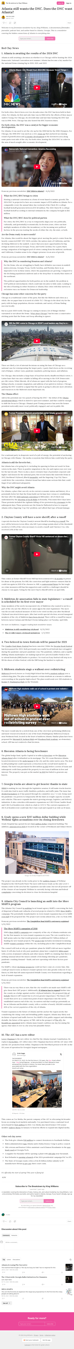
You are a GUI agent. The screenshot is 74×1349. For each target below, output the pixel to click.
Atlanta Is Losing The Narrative (14, 1265)
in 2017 (45, 766)
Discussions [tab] (16, 1259)
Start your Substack (32, 1340)
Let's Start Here (7, 1280)
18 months (58, 579)
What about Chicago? (39, 313)
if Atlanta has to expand (49, 990)
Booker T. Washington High (13, 682)
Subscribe (61, 3)
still (17, 629)
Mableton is (10, 629)
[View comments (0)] (10, 23)
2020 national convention (27, 497)
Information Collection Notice (36, 1207)
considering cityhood (29, 629)
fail (39, 609)
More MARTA (66, 911)
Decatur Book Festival (63, 646)
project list (39, 941)
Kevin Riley (13, 1042)
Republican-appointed (11, 1023)
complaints (6, 892)
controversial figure (50, 584)
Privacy (36, 1335)
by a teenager (60, 502)
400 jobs (51, 1154)
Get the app (46, 1340)
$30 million (28, 1140)
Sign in (68, 3)
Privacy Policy (51, 1207)
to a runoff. (60, 521)
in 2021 (42, 772)
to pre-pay (27, 1163)
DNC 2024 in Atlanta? (35, 191)
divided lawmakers (9, 794)
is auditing (27, 908)
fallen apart (63, 951)
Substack (27, 1345)
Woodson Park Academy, (48, 739)
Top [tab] (4, 1259)
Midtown (5, 673)
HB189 (4, 788)
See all (5, 1303)
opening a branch (25, 1157)
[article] (37, 1269)
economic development (34, 136)
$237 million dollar (39, 824)
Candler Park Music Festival (17, 646)
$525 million (19, 1125)
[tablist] (10, 1235)
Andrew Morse (15, 1128)
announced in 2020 (17, 827)
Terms (41, 1335)
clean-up (41, 134)
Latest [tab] (9, 1259)
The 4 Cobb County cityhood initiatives (22, 633)
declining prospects (25, 967)
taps (25, 1144)
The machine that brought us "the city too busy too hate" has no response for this (29, 1267)
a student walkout (56, 673)
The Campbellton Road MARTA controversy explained (48, 921)
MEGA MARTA (7, 1289)
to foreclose (47, 755)
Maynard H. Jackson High (23, 739)
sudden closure (49, 881)
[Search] (70, 1260)
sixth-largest (28, 761)
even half (5, 917)
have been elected (36, 617)
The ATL (58, 1020)
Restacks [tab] (14, 1235)
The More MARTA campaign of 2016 (20, 928)
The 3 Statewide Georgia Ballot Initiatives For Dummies (24, 1277)
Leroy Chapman (8, 1039)
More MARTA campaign (19, 932)
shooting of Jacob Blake (27, 499)
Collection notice (50, 1335)
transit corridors (17, 943)
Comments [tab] (6, 1235)
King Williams (10, 16)
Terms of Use (46, 1205)
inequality (34, 477)
